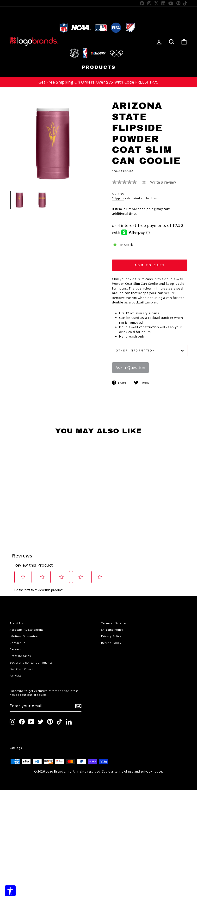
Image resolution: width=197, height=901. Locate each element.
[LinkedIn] (163, 3)
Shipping (118, 198)
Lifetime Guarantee (24, 636)
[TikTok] (185, 3)
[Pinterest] (178, 3)
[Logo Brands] (34, 41)
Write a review (163, 182)
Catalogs (16, 748)
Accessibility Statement (26, 629)
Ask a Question (130, 367)
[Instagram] (149, 3)
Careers (15, 649)
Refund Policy (111, 643)
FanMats (15, 675)
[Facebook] (142, 3)
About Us (16, 623)
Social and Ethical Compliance (31, 662)
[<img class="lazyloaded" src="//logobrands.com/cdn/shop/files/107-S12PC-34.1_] (42, 200)
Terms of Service (113, 623)
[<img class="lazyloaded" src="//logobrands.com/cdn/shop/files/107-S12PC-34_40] (19, 200)
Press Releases (20, 656)
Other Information (135, 350)
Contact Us (17, 643)
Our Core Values (21, 669)
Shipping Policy (112, 629)
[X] (156, 3)
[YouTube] (170, 3)
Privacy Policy (111, 636)
